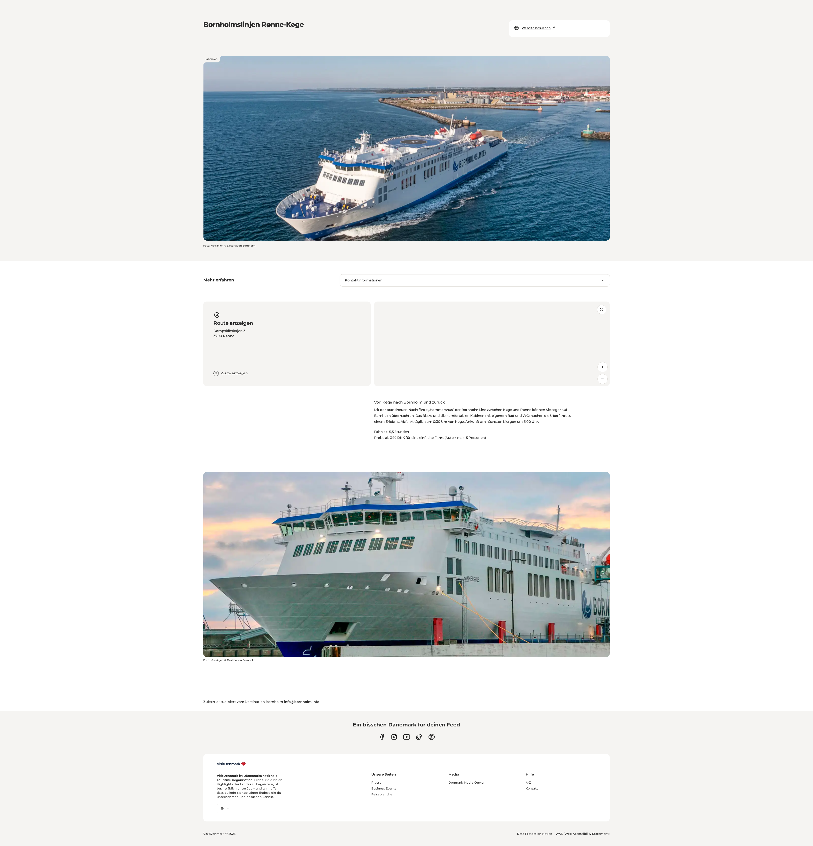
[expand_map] (601, 309)
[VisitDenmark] (231, 764)
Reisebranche (381, 794)
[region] (492, 344)
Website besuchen (536, 28)
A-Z (528, 782)
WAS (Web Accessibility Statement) (583, 834)
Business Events (383, 788)
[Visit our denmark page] (381, 737)
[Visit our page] (394, 737)
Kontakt (532, 788)
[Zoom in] (602, 367)
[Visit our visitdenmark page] (406, 737)
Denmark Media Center (466, 782)
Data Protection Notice (534, 834)
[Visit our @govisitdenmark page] (419, 737)
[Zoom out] (602, 379)
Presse (376, 782)
